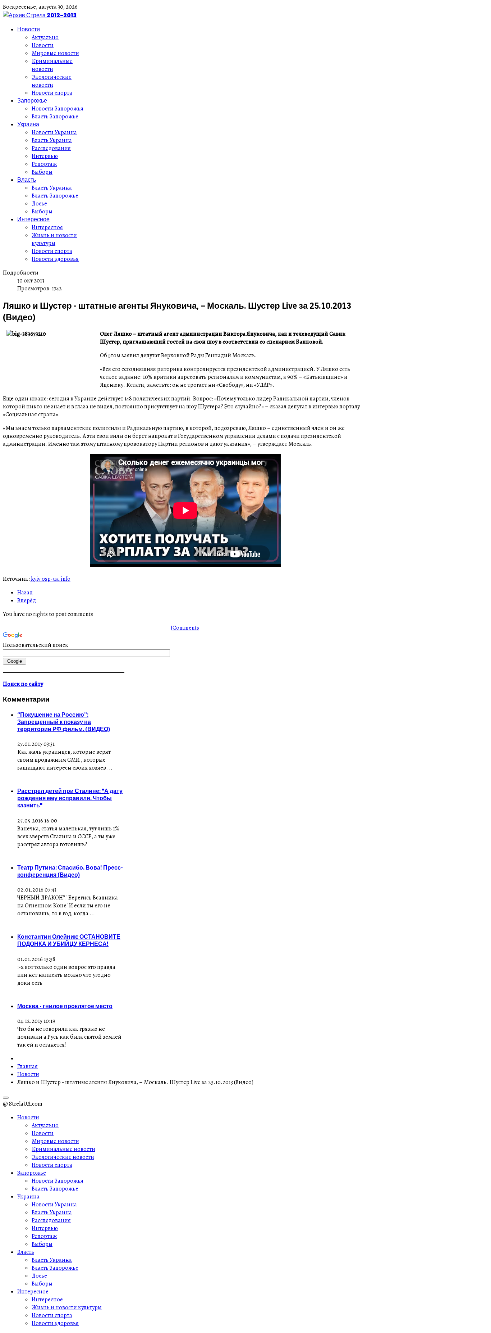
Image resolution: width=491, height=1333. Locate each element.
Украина (28, 124)
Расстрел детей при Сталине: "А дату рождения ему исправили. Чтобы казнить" (70, 798)
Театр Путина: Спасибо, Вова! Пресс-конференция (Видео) (70, 871)
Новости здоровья (55, 259)
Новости (28, 29)
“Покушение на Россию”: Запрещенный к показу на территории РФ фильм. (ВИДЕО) (63, 722)
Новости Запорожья (57, 109)
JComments (185, 628)
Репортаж (44, 164)
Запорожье (32, 100)
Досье (39, 204)
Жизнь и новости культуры (54, 239)
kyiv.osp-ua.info (50, 579)
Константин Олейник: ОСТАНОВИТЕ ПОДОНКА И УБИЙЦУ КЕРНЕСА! (68, 940)
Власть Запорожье (55, 117)
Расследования (51, 148)
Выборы (42, 172)
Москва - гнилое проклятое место (65, 1006)
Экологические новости (52, 81)
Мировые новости (55, 53)
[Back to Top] (6, 1098)
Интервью (45, 156)
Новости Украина (54, 132)
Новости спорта (52, 93)
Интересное (33, 219)
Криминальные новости (52, 65)
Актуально (45, 37)
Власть (26, 179)
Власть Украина (52, 140)
